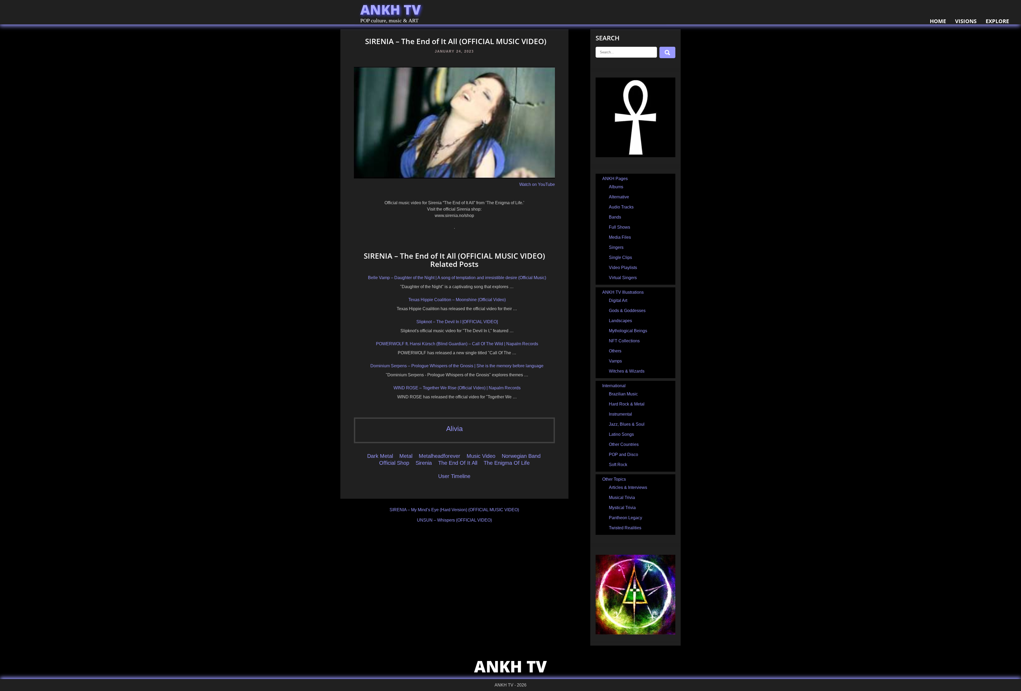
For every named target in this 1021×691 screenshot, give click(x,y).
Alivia (454, 429)
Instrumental (620, 414)
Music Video (481, 456)
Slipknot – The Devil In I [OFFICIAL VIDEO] (457, 321)
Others (615, 351)
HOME (938, 21)
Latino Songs (621, 434)
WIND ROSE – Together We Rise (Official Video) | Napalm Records (457, 388)
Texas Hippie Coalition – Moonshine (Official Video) (457, 299)
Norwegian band (521, 456)
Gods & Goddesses (627, 310)
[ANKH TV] (635, 155)
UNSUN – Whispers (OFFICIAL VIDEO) (454, 520)
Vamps (615, 361)
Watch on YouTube (537, 184)
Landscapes (620, 320)
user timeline (454, 476)
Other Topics (614, 479)
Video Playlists (623, 267)
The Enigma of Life (507, 463)
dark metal (380, 456)
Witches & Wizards (627, 371)
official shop (394, 463)
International (614, 385)
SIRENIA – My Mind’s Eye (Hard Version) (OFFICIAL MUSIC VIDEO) (454, 509)
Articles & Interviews (628, 487)
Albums (616, 187)
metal (405, 456)
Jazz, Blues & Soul (627, 424)
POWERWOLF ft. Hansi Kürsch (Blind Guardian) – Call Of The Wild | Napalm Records (457, 344)
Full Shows (619, 227)
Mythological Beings (628, 331)
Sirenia (424, 463)
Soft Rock (618, 464)
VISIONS (966, 21)
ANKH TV (390, 10)
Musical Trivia (622, 497)
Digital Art (618, 300)
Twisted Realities (625, 528)
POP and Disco (623, 454)
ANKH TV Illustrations (623, 292)
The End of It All (457, 463)
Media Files (620, 237)
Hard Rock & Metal (627, 404)
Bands (615, 217)
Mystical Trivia (622, 507)
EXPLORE (997, 21)
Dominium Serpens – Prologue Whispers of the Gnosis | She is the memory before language (456, 366)
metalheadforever (439, 456)
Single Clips (620, 257)
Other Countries (624, 444)
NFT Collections (624, 341)
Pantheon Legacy (625, 517)
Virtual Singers (623, 277)
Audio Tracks (621, 207)
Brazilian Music (623, 394)
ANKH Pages (615, 178)
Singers (616, 247)
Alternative (619, 197)
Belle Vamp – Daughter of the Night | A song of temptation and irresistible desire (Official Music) (457, 277)
